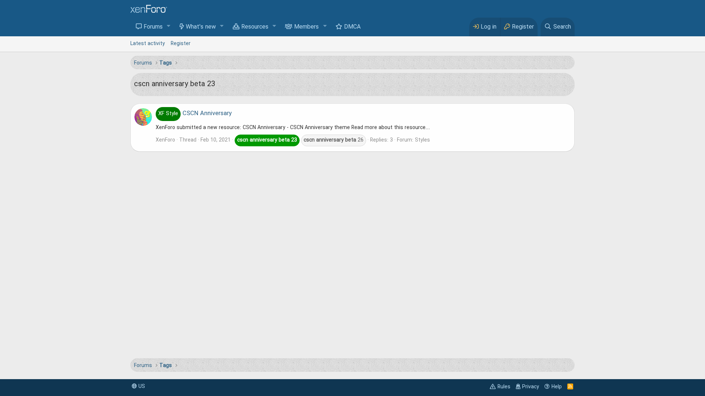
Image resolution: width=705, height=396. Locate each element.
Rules (504, 387)
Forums (153, 27)
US (141, 386)
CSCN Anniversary (195, 113)
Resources (254, 27)
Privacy (530, 387)
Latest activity (147, 44)
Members (306, 27)
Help (557, 387)
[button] (168, 27)
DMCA (352, 27)
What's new (201, 27)
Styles (422, 140)
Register (181, 44)
